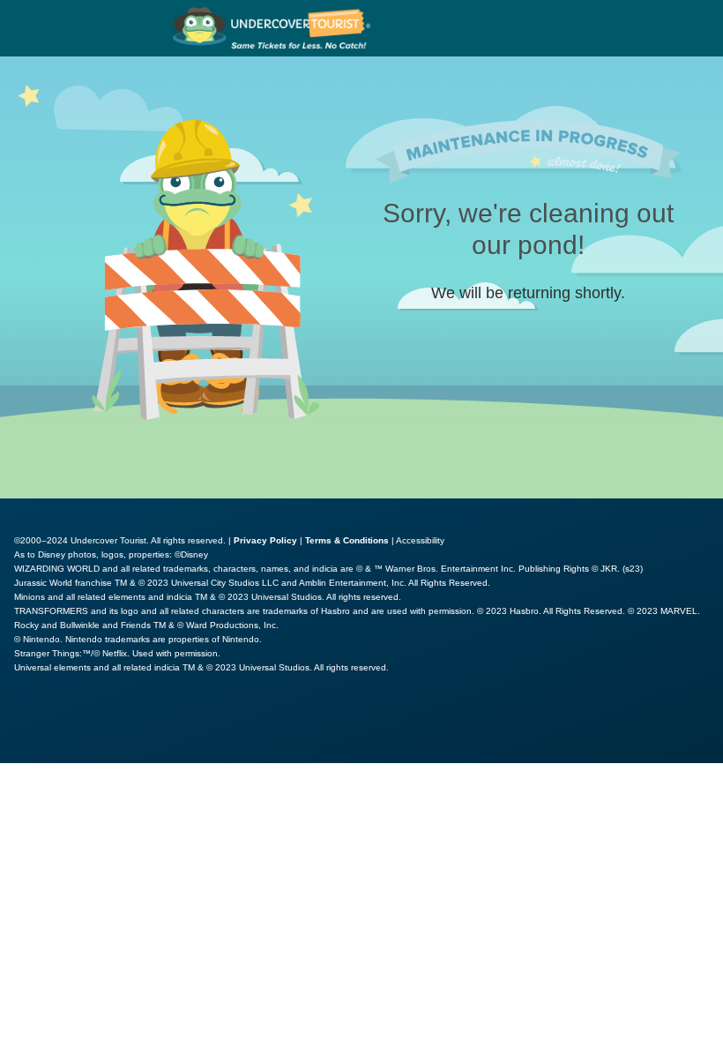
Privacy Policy (265, 540)
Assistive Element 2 (194, 726)
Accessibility (420, 540)
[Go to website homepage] (271, 28)
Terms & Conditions (347, 540)
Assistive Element (63, 726)
